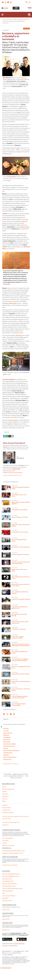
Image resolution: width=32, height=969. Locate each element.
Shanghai (5, 898)
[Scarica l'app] (7, 939)
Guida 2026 (6, 909)
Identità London (7, 879)
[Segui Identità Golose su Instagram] (5, 2)
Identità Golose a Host (9, 886)
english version (26, 28)
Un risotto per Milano (8, 896)
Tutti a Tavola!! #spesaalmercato (12, 888)
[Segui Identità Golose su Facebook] (3, 2)
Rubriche (9, 19)
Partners (5, 799)
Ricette (4, 791)
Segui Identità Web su (9, 709)
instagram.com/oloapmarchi (15, 472)
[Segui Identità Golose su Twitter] (8, 2)
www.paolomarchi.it (10, 470)
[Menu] (2, 14)
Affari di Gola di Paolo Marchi (22, 19)
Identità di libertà (7, 891)
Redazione (5, 796)
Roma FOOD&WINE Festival (10, 876)
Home (4, 19)
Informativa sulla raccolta (6, 967)
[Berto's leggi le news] (16, 8)
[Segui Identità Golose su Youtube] (11, 2)
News (4, 801)
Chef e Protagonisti (8, 789)
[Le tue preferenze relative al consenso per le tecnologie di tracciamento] (1, 726)
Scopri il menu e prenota (9, 865)
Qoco (3, 893)
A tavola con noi (7, 900)
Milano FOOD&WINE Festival (11, 874)
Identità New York (7, 881)
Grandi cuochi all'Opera (9, 883)
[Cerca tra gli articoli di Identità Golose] (27, 2)
